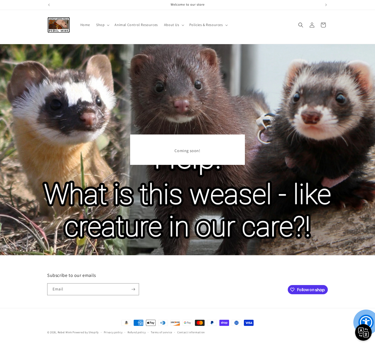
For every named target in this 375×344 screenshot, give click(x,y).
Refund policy (137, 332)
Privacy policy (113, 332)
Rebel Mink (65, 332)
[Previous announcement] (49, 5)
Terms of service (161, 332)
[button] (102, 24)
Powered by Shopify (85, 332)
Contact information (191, 332)
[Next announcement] (326, 5)
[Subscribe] (133, 289)
